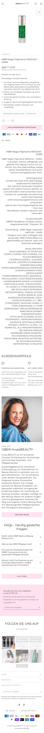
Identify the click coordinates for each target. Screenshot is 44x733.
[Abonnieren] (39, 607)
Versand (4, 69)
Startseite (6, 54)
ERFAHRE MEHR (22, 514)
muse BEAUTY (18, 726)
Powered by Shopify (22, 728)
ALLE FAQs (22, 576)
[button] (35, 4)
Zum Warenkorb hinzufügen (22, 127)
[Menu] (3, 4)
